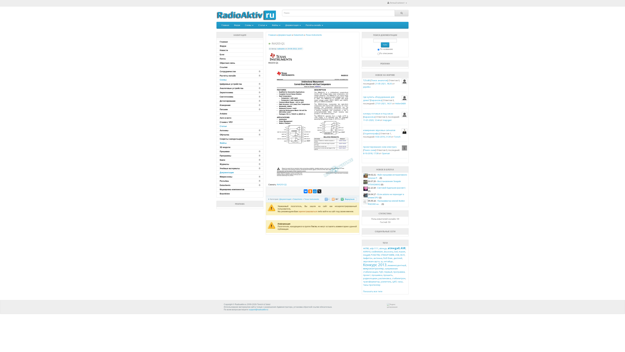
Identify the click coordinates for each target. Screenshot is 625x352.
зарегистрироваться (308, 211)
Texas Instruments (311, 199)
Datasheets (297, 199)
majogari (387, 120)
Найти (385, 45)
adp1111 (374, 248)
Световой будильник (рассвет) (391, 188)
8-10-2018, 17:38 (370, 153)
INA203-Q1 (282, 184)
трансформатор (371, 281)
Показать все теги (372, 291)
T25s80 (366, 80)
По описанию (386, 53)
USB (397, 254)
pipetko (367, 86)
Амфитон (367, 258)
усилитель (386, 281)
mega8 (366, 254)
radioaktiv (281, 49)
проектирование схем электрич (380, 146)
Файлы (275, 25)
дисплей (398, 258)
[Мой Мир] (315, 191)
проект (367, 275)
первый (388, 271)
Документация (292, 25)
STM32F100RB (387, 254)
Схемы (248, 25)
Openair (386, 153)
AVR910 (366, 251)
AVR (403, 248)
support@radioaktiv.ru (258, 309)
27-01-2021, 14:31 (383, 103)
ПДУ (381, 271)
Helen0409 (400, 103)
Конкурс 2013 (375, 264)
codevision (377, 251)
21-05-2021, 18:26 (383, 83)
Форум (237, 25)
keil (396, 251)
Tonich (397, 136)
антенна (377, 258)
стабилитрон (398, 278)
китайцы (388, 261)
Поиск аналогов (379, 80)
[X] (319, 191)
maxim (402, 251)
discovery (388, 251)
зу (382, 261)
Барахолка (376, 100)
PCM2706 (375, 254)
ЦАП (394, 281)
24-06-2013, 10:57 (295, 49)
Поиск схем (369, 150)
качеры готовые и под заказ (378, 113)
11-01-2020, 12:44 (371, 120)
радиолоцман (370, 278)
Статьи (261, 25)
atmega (383, 248)
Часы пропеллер (371, 284)
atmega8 (394, 248)
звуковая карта (371, 261)
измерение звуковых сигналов (379, 130)
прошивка (377, 275)
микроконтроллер (373, 268)
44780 (366, 248)
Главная (225, 25)
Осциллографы (371, 133)
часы (400, 281)
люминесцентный (397, 265)
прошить (388, 275)
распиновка (384, 278)
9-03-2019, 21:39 (383, 136)
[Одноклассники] (310, 191)
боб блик (388, 258)
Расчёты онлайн (313, 25)
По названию (386, 49)
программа (399, 271)
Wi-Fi (402, 254)
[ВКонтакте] (306, 191)
